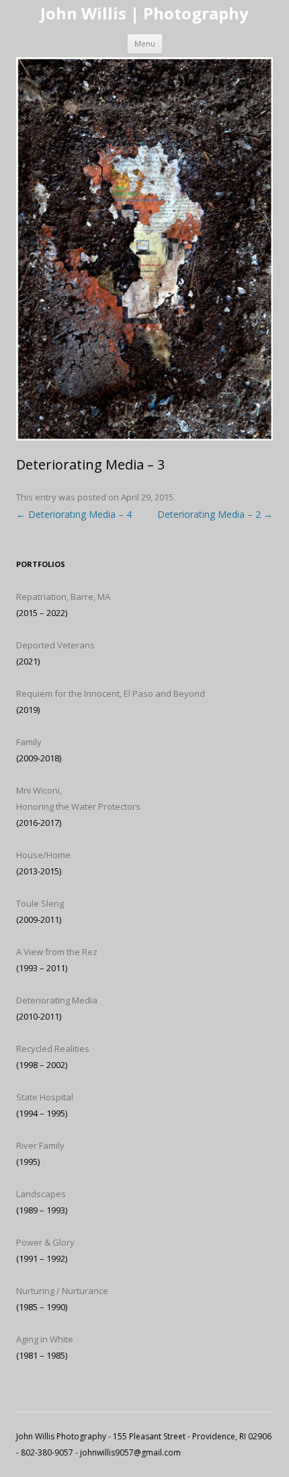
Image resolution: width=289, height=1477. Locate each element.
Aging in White (44, 1339)
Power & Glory (45, 1242)
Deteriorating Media (56, 1000)
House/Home (43, 855)
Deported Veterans (55, 645)
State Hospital (44, 1097)
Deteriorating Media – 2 (215, 514)
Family (29, 742)
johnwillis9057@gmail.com (130, 1452)
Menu (144, 43)
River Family (40, 1145)
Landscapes (41, 1194)
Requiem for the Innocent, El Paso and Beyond (110, 693)
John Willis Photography (61, 1436)
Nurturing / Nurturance (62, 1291)
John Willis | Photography (144, 13)
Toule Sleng (40, 903)
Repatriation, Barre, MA (63, 597)
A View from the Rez (56, 952)
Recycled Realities (52, 1049)
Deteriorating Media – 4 (74, 514)
